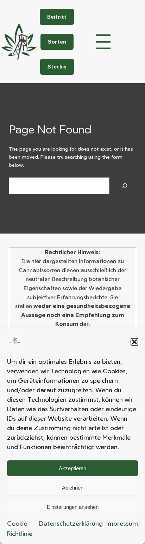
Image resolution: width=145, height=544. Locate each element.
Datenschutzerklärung (71, 523)
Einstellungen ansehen (73, 507)
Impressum (122, 523)
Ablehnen (72, 488)
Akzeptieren (72, 468)
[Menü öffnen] (103, 41)
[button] (134, 341)
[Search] (124, 185)
